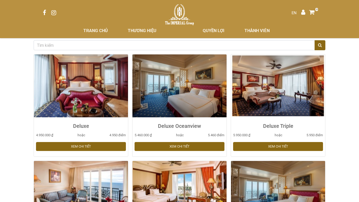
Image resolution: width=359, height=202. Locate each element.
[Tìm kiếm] (320, 45)
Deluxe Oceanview (179, 126)
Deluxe (81, 126)
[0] (313, 13)
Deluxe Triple (278, 126)
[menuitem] (95, 30)
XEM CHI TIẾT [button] (81, 146)
